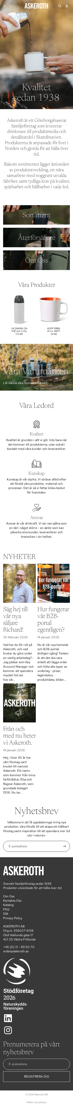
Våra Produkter (36, 285)
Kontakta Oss (12, 901)
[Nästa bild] (65, 316)
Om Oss (8, 896)
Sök (5, 914)
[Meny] (4, 5)
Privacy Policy (12, 918)
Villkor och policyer (36, 1102)
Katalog (8, 905)
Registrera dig (36, 1076)
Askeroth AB (40, 1094)
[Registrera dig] (64, 846)
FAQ (6, 909)
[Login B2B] (67, 6)
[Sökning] (59, 6)
